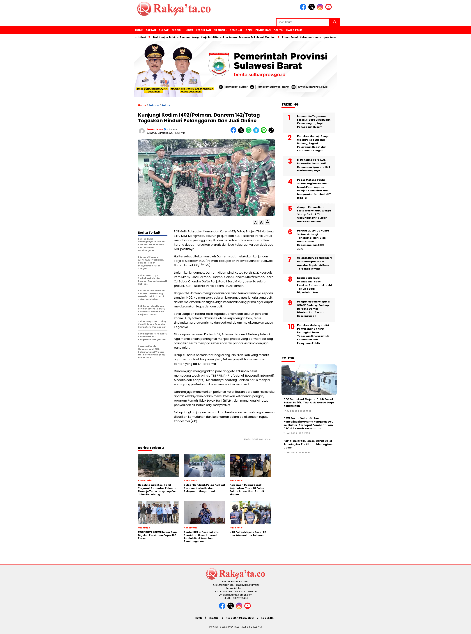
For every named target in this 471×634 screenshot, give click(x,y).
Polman (153, 105)
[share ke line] (264, 132)
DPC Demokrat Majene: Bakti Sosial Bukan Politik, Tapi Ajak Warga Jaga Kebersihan (309, 402)
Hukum (188, 30)
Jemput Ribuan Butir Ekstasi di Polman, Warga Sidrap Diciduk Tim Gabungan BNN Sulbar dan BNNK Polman (314, 214)
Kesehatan (203, 30)
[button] (255, 222)
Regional (236, 30)
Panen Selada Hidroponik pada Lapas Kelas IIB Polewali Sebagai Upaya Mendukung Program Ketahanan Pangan (331, 37)
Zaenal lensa (155, 129)
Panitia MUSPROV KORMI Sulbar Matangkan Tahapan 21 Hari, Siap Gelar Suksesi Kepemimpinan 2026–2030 (313, 239)
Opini (248, 30)
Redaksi (214, 618)
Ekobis (176, 30)
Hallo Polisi (294, 30)
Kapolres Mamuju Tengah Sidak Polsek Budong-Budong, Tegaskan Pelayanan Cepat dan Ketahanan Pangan (314, 143)
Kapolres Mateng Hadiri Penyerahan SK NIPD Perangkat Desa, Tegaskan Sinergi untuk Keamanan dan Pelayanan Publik (313, 334)
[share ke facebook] (234, 132)
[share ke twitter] (242, 132)
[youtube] (329, 9)
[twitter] (312, 9)
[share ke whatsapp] (249, 132)
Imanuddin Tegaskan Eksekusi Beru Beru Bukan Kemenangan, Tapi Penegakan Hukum (313, 121)
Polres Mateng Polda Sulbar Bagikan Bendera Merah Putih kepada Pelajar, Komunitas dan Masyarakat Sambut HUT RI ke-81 (314, 189)
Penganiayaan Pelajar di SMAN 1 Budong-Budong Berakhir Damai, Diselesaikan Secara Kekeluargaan (313, 309)
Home (139, 30)
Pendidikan (263, 30)
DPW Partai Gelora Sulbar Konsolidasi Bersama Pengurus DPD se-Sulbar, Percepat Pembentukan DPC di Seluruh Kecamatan (309, 423)
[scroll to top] (454, 628)
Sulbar (164, 30)
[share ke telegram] (257, 132)
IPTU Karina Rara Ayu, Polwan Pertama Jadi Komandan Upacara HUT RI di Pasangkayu (313, 165)
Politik (278, 30)
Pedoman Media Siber (240, 618)
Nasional (220, 30)
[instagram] (321, 9)
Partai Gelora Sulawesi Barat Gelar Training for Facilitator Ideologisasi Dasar (308, 444)
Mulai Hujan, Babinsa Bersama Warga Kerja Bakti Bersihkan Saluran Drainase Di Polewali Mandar (193, 37)
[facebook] (304, 9)
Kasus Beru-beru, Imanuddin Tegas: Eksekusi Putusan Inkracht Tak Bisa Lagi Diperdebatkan (314, 285)
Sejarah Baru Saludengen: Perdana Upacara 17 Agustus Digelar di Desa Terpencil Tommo (314, 263)
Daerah (151, 30)
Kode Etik (267, 618)
